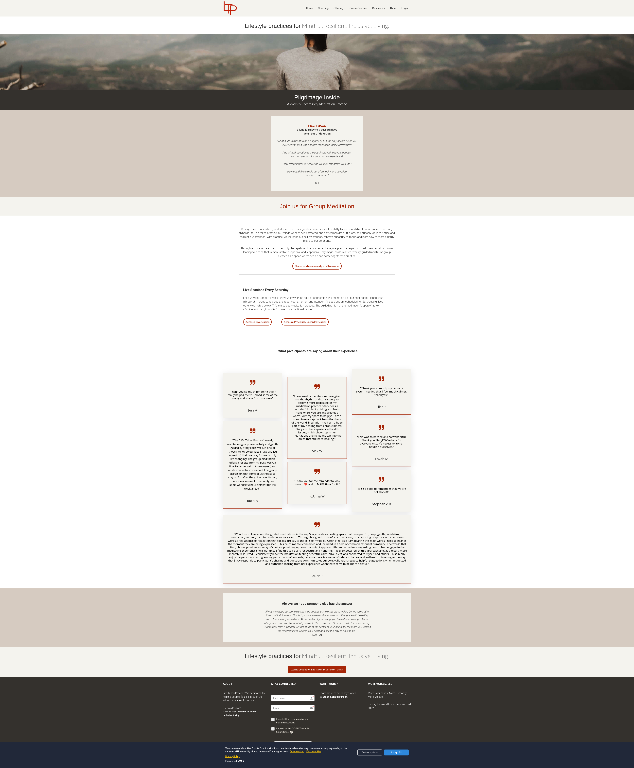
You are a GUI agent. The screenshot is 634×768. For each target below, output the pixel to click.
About (393, 8)
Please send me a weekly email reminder (317, 266)
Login (404, 8)
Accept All (396, 752)
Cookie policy (297, 751)
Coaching (323, 8)
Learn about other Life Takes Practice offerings (317, 669)
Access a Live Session (257, 321)
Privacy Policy (232, 756)
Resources (378, 8)
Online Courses (358, 8)
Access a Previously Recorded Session (305, 321)
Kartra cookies (313, 751)
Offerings (339, 8)
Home (309, 8)
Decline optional (370, 752)
